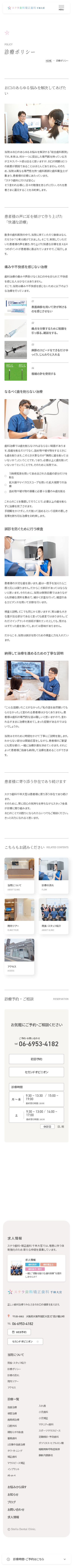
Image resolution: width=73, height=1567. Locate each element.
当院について (15, 1354)
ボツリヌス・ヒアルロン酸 (51, 1443)
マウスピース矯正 (16, 1463)
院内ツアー (13, 1381)
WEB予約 (21, 1332)
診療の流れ (13, 1375)
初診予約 (36, 1059)
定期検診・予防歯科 (49, 1436)
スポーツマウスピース (50, 1430)
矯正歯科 (12, 1456)
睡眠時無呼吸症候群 (49, 1449)
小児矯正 (43, 1418)
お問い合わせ (15, 1509)
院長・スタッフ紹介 (16, 1363)
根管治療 (12, 1413)
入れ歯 (42, 1405)
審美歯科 (12, 1438)
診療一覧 (13, 1399)
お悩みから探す (17, 1487)
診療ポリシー (14, 1369)
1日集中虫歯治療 (16, 1444)
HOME (49, 60)
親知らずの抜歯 (15, 1432)
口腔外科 (12, 1426)
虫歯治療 (12, 1407)
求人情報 (13, 1517)
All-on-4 (11, 1475)
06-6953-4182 (37, 1043)
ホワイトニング (14, 1450)
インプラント (13, 1469)
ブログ (11, 1502)
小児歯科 (43, 1412)
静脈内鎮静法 (46, 1455)
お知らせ (12, 1494)
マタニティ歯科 (46, 1424)
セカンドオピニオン (36, 1072)
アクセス (11, 1387)
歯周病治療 (13, 1419)
